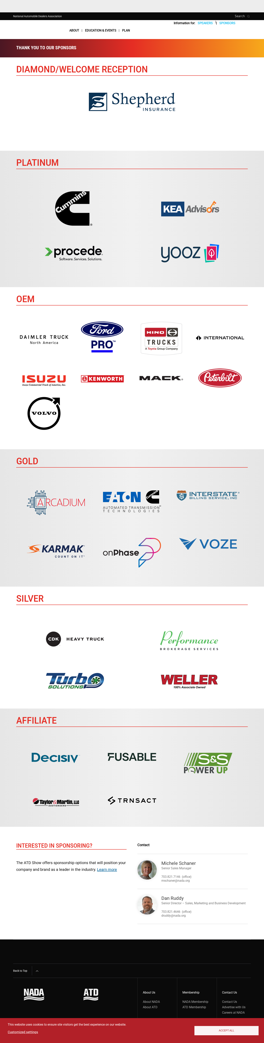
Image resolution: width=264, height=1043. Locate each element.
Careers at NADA (233, 1012)
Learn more (107, 869)
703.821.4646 (170, 912)
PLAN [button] (126, 30)
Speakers (205, 23)
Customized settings (23, 1032)
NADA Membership (195, 1002)
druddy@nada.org (173, 915)
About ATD (150, 1007)
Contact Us (229, 1002)
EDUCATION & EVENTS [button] (100, 30)
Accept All (226, 1030)
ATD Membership (194, 1007)
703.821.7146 (170, 877)
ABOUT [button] (74, 30)
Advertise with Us (233, 1007)
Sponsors (227, 23)
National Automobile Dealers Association (37, 16)
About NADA (151, 1002)
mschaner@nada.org (175, 880)
